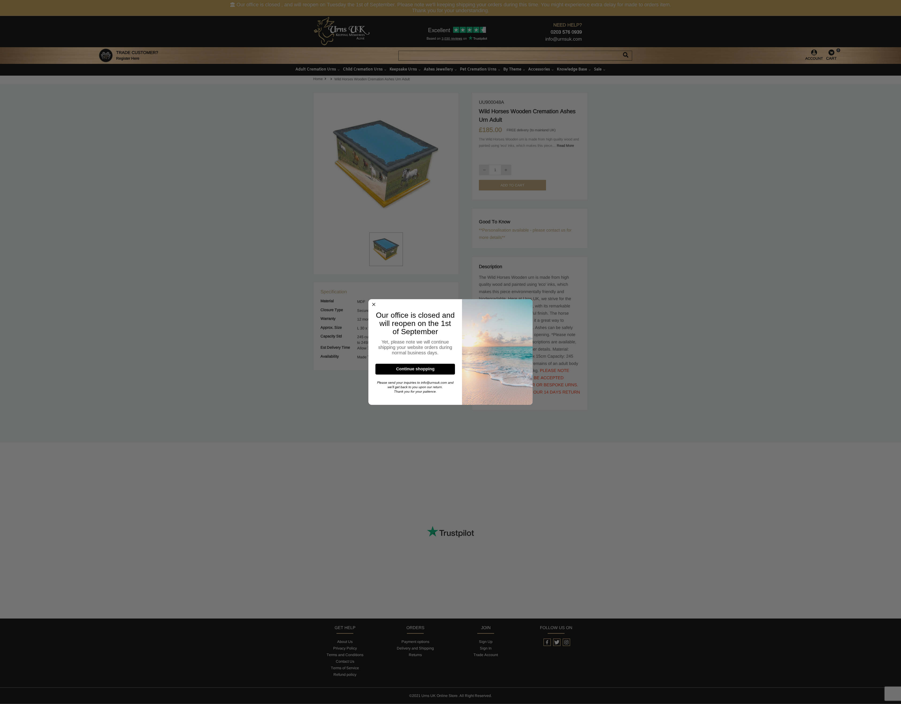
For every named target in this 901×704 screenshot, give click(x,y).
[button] (374, 304)
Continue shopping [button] (415, 369)
